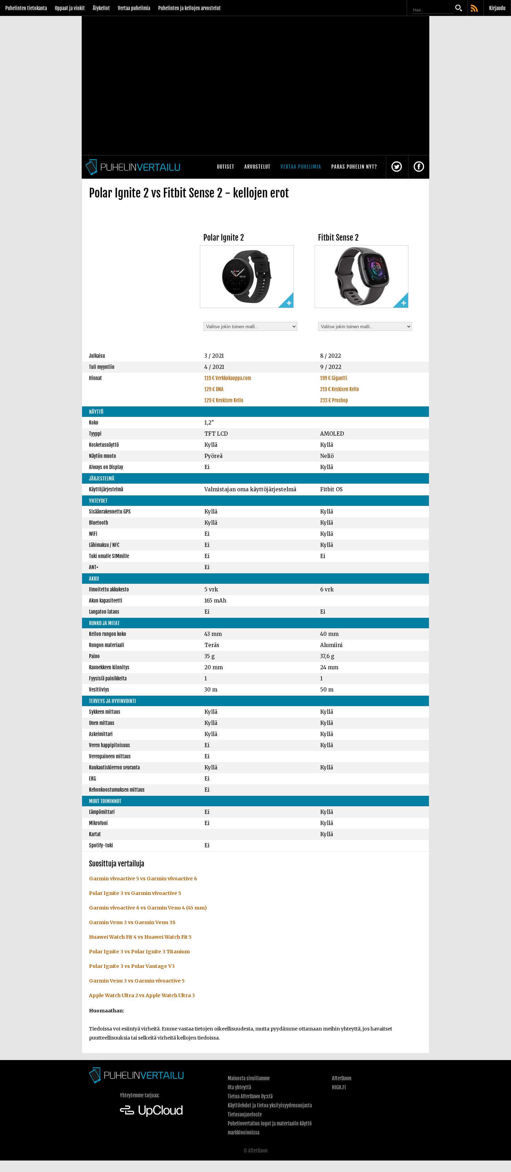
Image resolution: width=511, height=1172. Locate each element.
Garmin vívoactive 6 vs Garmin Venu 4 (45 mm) (148, 908)
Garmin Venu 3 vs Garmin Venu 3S (132, 922)
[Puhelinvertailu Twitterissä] (396, 167)
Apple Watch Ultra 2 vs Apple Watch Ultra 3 (142, 995)
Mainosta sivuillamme (249, 1078)
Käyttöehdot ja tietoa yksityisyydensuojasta (270, 1105)
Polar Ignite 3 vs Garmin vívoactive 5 (135, 893)
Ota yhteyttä (239, 1087)
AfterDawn (341, 1078)
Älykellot (101, 8)
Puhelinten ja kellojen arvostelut (189, 8)
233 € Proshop (334, 400)
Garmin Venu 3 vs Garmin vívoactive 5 (137, 981)
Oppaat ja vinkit (70, 8)
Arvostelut (257, 167)
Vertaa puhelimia (134, 8)
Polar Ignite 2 (223, 237)
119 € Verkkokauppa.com (227, 378)
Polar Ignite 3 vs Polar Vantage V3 (132, 966)
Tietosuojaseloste (245, 1114)
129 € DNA (214, 389)
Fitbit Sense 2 (338, 237)
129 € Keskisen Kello (223, 400)
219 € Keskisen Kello (339, 389)
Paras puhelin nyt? (354, 167)
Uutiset (225, 167)
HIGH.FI (339, 1087)
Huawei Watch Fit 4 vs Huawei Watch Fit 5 (140, 937)
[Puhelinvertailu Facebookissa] (418, 167)
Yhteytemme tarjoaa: (139, 1095)
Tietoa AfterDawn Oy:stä (250, 1096)
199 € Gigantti (333, 378)
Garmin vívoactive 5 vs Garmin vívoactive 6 (143, 878)
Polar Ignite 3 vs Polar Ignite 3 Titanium (139, 951)
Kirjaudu (497, 8)
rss (474, 8)
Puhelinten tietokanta (26, 8)
